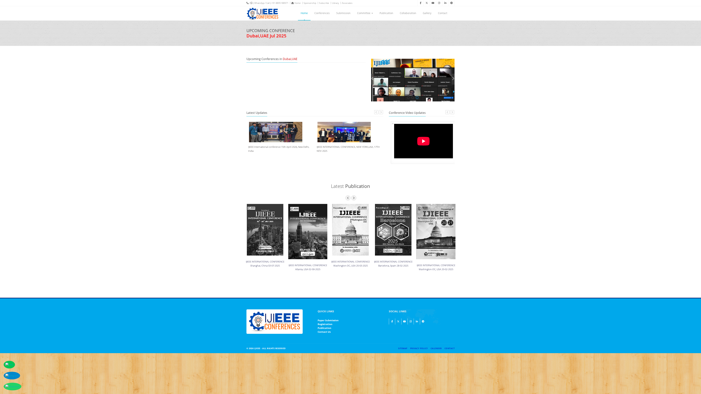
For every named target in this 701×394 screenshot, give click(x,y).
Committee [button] (364, 13)
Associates (347, 3)
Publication (386, 13)
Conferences (322, 13)
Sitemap (402, 348)
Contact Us (324, 331)
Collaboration (408, 13)
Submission (343, 13)
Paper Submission (328, 320)
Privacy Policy (419, 348)
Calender (436, 348)
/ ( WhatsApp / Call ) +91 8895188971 (268, 3)
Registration (325, 324)
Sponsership (310, 3)
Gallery (427, 13)
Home (297, 3)
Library (335, 3)
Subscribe (324, 3)
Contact (442, 13)
